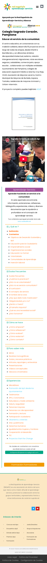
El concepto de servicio (19, 291)
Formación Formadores (24, 464)
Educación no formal (20, 253)
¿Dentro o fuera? (16, 304)
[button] (37, 7)
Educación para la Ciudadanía (24, 243)
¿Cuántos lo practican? (19, 279)
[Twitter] (33, 508)
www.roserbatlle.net (24, 221)
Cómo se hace (16, 322)
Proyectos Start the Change (21, 438)
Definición (13, 231)
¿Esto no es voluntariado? (20, 282)
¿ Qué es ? (14, 226)
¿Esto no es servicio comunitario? (23, 285)
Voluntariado (16, 256)
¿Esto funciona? (16, 313)
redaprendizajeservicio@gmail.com (24, 452)
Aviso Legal (12, 557)
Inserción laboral (18, 262)
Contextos (14, 234)
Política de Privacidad (28, 557)
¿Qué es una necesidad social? (22, 310)
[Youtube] (37, 508)
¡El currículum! (14, 288)
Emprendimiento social (20, 247)
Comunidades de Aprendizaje (23, 259)
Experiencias (14, 380)
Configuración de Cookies (32, 560)
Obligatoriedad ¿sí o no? (19, 301)
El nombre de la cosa (18, 294)
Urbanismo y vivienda (18, 419)
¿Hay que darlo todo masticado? (23, 298)
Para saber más (16, 348)
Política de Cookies (10, 560)
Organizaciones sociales (21, 250)
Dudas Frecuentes (17, 271)
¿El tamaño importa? (18, 307)
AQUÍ (39, 89)
